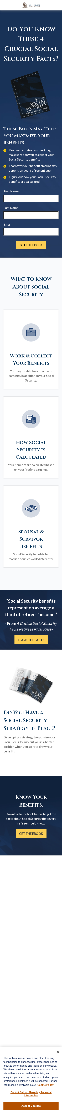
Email (7, 224)
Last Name (10, 208)
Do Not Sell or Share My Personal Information (31, 1094)
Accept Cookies (31, 1106)
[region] (31, 1080)
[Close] (58, 1052)
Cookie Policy (45, 1084)
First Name (11, 191)
